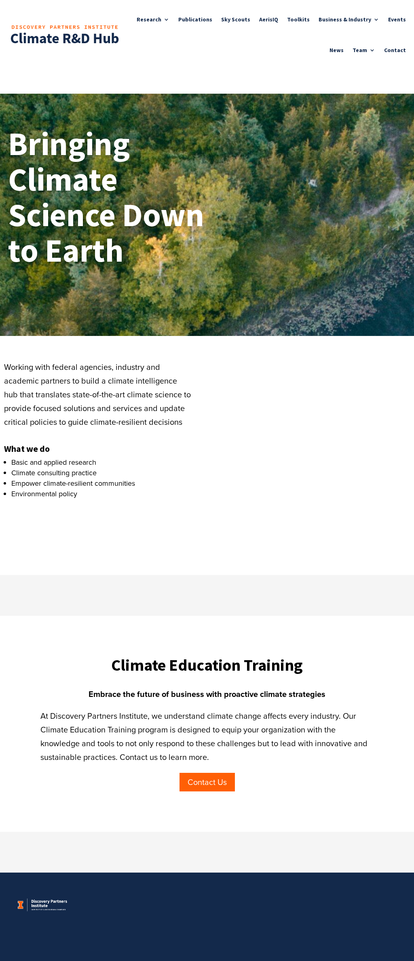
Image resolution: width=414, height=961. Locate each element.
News (337, 50)
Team (360, 50)
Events (397, 19)
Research (149, 19)
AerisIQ (268, 19)
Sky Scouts (235, 19)
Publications (195, 19)
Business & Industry (345, 19)
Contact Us (207, 782)
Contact (395, 50)
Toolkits (298, 19)
